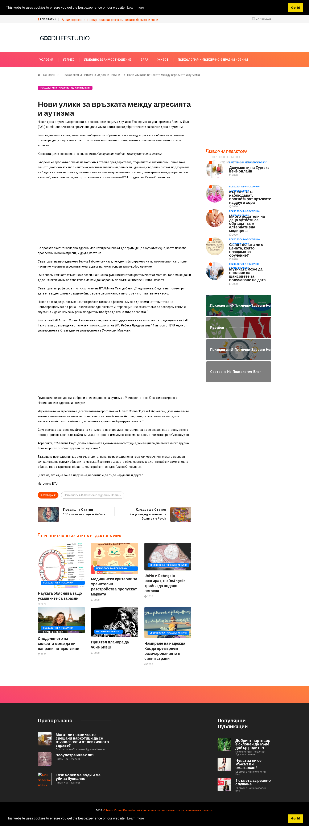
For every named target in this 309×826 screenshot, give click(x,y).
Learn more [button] (135, 818)
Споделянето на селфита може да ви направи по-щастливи (58, 643)
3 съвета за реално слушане (253, 782)
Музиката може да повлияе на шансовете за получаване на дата (247, 274)
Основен (49, 75)
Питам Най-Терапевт (108, 631)
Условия (46, 59)
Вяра (144, 59)
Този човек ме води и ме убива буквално (78, 777)
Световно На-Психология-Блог (168, 565)
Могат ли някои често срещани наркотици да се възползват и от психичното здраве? (82, 740)
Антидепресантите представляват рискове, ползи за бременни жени (110, 19)
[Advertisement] (114, 212)
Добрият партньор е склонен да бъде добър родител (252, 744)
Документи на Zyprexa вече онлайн (249, 169)
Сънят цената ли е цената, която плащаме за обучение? (246, 249)
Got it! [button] (295, 818)
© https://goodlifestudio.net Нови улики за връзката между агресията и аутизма (158, 810)
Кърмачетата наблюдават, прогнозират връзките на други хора (250, 197)
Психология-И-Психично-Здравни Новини (213, 59)
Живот (163, 59)
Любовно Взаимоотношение (107, 59)
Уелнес (69, 59)
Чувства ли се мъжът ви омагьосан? (248, 764)
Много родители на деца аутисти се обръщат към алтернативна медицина (247, 223)
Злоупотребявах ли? (75, 755)
